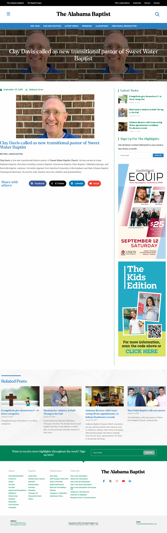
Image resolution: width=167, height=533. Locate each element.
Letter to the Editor (56, 482)
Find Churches (13, 505)
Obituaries (31, 490)
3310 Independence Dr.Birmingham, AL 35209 (18, 524)
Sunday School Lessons (36, 479)
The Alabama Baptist (15, 3)
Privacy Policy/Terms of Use (78, 525)
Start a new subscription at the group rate (83, 488)
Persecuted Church (35, 496)
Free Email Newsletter (124, 26)
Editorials (31, 482)
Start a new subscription (78, 476)
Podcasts (31, 487)
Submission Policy (56, 496)
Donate (10, 482)
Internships (12, 502)
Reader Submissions (57, 485)
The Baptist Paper (34, 3)
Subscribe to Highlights (78, 495)
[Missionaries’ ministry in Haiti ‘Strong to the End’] (122, 112)
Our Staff (11, 487)
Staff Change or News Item (59, 479)
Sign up (158, 155)
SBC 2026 (35, 26)
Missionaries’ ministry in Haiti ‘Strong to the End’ (146, 111)
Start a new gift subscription (80, 482)
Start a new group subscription (81, 485)
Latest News (71, 26)
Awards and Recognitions (17, 490)
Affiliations (12, 493)
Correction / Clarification (58, 493)
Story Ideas (54, 476)
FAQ (96, 525)
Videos (30, 499)
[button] (157, 14)
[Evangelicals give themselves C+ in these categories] (122, 99)
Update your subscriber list (79, 492)
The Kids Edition (52, 26)
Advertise (11, 499)
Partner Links (13, 496)
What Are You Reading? (58, 487)
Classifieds (102, 26)
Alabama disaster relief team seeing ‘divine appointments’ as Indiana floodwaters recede (145, 125)
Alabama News (36, 90)
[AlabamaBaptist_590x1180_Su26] (142, 211)
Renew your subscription (79, 479)
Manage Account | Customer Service (83, 498)
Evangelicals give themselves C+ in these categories (145, 98)
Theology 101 (33, 493)
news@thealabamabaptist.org (146, 524)
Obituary (53, 490)
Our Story (11, 485)
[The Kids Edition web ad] (142, 308)
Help (92, 525)
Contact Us (12, 479)
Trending (87, 26)
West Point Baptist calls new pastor (147, 410)
